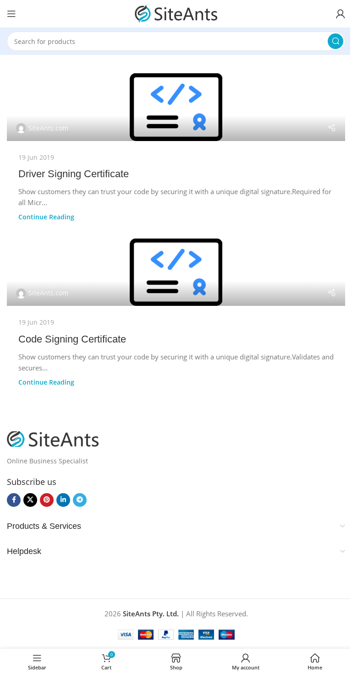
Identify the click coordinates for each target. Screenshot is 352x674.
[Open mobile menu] (11, 14)
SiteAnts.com (48, 128)
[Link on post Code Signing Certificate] (176, 272)
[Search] (335, 41)
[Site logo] (176, 12)
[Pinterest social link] (47, 500)
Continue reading (46, 217)
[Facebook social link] (14, 500)
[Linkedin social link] (63, 500)
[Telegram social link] (80, 500)
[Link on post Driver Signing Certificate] (176, 107)
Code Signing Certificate (72, 339)
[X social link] (30, 500)
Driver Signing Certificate (73, 173)
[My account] (340, 14)
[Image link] (53, 438)
